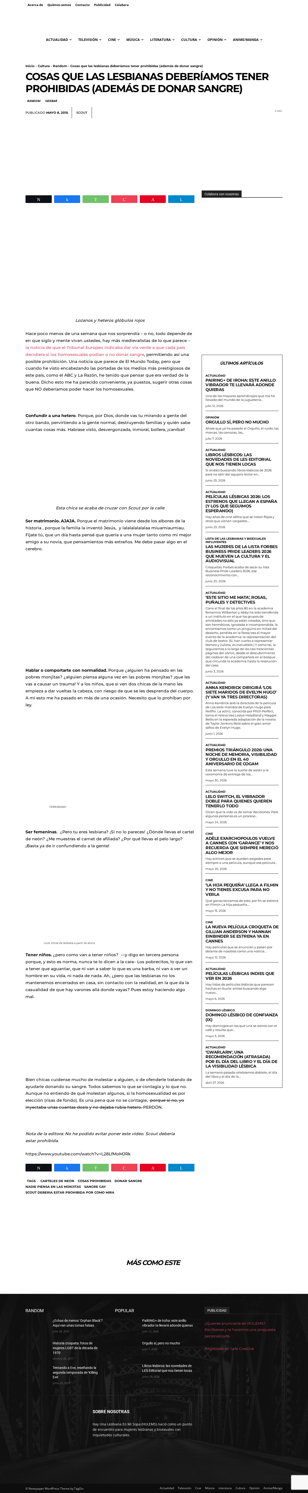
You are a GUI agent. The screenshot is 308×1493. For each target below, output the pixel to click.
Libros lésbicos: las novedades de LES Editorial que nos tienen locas (238, 459)
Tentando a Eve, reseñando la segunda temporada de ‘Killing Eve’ (75, 1372)
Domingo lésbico (220, 1010)
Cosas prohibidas (94, 1181)
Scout (81, 112)
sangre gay (95, 1187)
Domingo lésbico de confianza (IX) (241, 1017)
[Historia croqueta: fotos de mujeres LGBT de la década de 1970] (37, 1349)
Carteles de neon (57, 1181)
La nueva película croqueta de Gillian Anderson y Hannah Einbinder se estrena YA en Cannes (242, 933)
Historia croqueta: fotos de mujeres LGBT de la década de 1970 (75, 1347)
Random (60, 66)
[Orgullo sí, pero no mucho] (126, 1349)
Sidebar (51, 101)
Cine (209, 833)
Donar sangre (128, 1181)
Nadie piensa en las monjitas (53, 1187)
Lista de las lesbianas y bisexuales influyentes (235, 540)
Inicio (30, 66)
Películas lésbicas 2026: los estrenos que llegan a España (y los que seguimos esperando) (241, 503)
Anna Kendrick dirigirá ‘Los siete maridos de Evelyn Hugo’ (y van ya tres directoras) (240, 692)
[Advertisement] (154, 154)
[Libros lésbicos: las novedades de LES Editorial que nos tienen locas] (126, 1372)
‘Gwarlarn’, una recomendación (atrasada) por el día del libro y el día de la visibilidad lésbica (241, 1059)
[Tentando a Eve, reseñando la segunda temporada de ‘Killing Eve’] (37, 1374)
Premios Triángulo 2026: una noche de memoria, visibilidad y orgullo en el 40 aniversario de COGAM (241, 756)
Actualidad (215, 375)
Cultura (44, 66)
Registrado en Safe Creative (229, 1348)
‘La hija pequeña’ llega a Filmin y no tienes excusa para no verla (241, 890)
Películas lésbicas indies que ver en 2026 (239, 976)
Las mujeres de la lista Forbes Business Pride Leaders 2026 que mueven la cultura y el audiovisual (241, 553)
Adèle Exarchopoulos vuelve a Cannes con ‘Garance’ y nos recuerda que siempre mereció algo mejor (241, 845)
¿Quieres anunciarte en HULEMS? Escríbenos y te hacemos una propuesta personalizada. (240, 1329)
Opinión (212, 417)
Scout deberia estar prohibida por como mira (70, 1192)
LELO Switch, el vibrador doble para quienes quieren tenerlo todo (238, 801)
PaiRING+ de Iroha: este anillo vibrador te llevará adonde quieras (240, 385)
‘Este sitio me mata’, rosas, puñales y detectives (235, 600)
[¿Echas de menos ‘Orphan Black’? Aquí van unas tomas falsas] (37, 1326)
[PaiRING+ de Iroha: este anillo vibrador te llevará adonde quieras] (126, 1326)
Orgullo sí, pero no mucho (237, 422)
